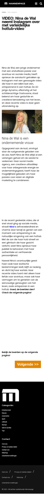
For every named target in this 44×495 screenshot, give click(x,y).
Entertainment (6, 410)
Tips (3, 431)
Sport (3, 419)
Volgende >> (28, 364)
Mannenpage (29, 489)
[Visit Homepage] (15, 3)
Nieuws (4, 413)
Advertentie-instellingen (9, 456)
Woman (4, 425)
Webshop (5, 453)
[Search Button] (41, 3)
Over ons (4, 444)
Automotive (5, 416)
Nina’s (12, 226)
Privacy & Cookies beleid (9, 447)
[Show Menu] (36, 3)
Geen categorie (12, 12)
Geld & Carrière (6, 428)
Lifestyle (4, 422)
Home (4, 12)
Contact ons (6, 450)
